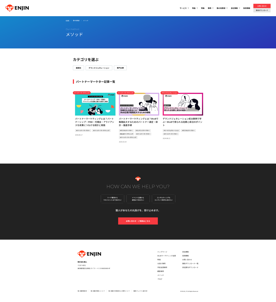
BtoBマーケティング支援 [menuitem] (166, 256)
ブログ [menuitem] (159, 279)
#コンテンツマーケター (143, 130)
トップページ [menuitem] (162, 252)
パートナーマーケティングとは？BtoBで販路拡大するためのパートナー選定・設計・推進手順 (138, 122)
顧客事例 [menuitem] (160, 271)
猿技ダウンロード (262, 10)
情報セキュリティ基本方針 (140, 291)
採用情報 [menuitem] (246, 8)
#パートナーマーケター (83, 130)
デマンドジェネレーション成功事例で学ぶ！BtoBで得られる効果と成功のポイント (182, 122)
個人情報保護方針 (82, 291)
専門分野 (120, 68)
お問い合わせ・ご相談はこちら (138, 221)
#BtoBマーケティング (126, 134)
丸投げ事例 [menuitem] (161, 263)
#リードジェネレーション (171, 130)
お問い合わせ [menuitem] (187, 259)
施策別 (78, 68)
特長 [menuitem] (194, 8)
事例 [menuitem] (209, 8)
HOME (67, 20)
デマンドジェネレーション (99, 68)
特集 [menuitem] (203, 8)
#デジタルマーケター (126, 130)
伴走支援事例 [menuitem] (162, 267)
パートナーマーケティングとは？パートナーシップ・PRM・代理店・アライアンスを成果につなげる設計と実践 (94, 122)
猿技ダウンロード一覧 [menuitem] (190, 263)
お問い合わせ (262, 6)
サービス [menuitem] (183, 8)
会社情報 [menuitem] (234, 8)
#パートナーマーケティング (101, 130)
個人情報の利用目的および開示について (119, 291)
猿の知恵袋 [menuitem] (221, 8)
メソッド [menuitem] (160, 275)
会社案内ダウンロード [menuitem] (190, 267)
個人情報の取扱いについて (98, 291)
